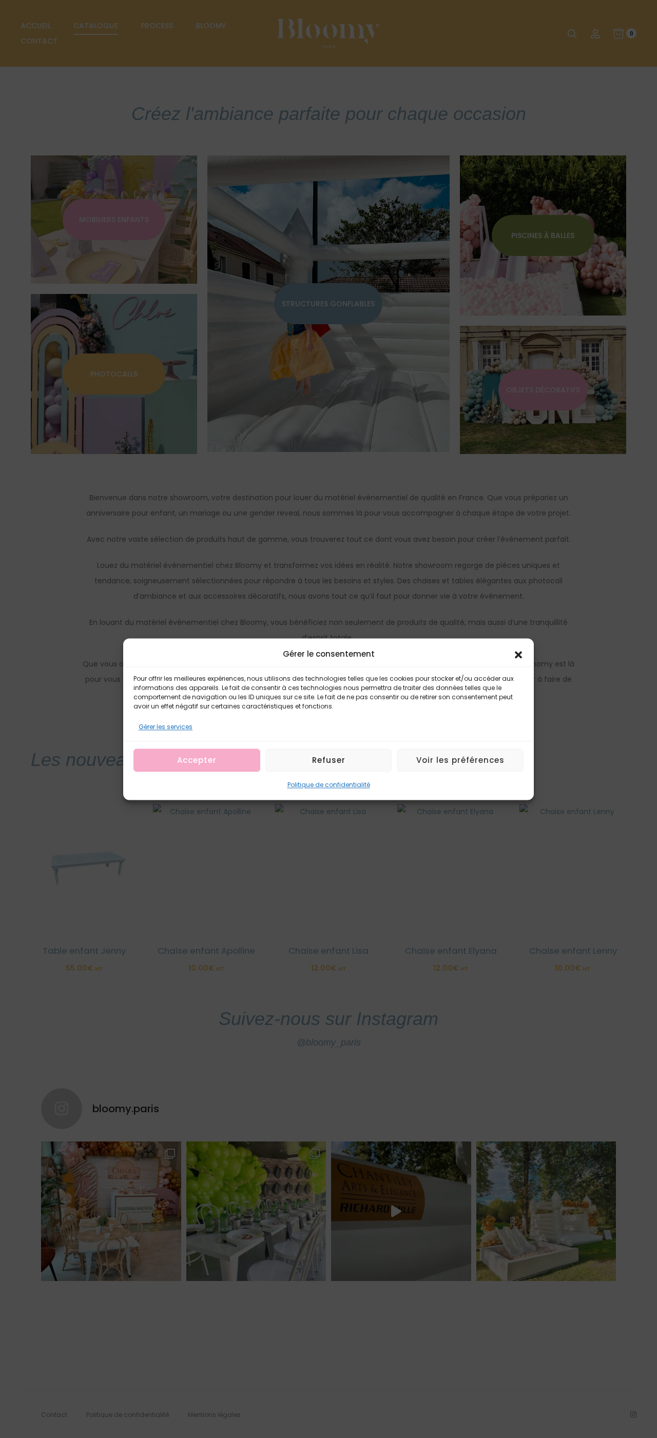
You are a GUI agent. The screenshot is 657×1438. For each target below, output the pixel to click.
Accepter (197, 760)
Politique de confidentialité (328, 784)
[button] (518, 654)
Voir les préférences (460, 760)
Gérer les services (165, 726)
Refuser (328, 760)
